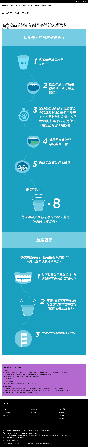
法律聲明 (12, 437)
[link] (71, 1)
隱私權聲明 (20, 437)
